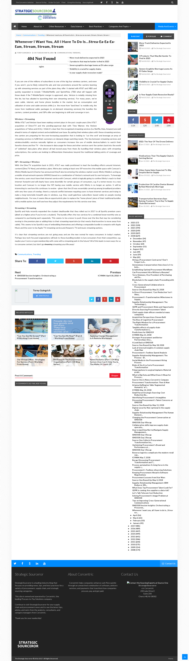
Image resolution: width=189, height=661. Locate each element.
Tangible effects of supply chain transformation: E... (146, 328)
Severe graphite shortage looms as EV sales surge (91, 65)
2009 (133, 547)
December (138, 238)
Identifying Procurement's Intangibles (149, 397)
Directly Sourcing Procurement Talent (149, 309)
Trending (41, 35)
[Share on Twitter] (55, 261)
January (136, 523)
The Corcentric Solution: (25, 2)
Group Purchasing (74, 2)
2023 (133, 222)
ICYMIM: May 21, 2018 (141, 335)
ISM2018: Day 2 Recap (142, 437)
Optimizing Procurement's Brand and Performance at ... (148, 446)
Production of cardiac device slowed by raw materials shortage (156, 185)
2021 (133, 228)
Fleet (63, 2)
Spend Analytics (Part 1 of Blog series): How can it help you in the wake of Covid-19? (104, 361)
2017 (133, 526)
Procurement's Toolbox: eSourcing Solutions (152, 470)
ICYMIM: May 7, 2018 (141, 457)
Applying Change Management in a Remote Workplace (104, 337)
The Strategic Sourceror (24, 659)
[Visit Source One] (73, 261)
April (135, 515)
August (136, 249)
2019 (133, 233)
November (138, 241)
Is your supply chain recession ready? (86, 73)
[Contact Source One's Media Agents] (147, 583)
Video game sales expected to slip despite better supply (155, 171)
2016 (133, 528)
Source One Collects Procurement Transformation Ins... (147, 441)
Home (18, 35)
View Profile (43, 296)
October (137, 244)
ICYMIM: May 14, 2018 (141, 390)
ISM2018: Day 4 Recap (142, 422)
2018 (133, 236)
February (137, 520)
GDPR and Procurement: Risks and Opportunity (153, 307)
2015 (133, 531)
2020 (133, 231)
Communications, (64, 53)
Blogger (115, 375)
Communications (29, 35)
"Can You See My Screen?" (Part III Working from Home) (31, 337)
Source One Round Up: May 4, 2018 (147, 480)
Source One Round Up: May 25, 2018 (148, 290)
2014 (133, 534)
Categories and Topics (119, 26)
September (138, 246)
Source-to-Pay (41, 2)
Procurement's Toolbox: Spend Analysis (149, 353)
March (136, 518)
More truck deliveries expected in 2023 (87, 58)
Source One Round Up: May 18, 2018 (148, 345)
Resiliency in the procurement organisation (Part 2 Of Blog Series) (67, 361)
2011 (133, 542)
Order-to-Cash (54, 2)
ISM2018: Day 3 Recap (142, 435)
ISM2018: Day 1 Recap (142, 450)
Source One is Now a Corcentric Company (150, 380)
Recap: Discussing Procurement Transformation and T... (146, 461)
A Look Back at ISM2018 (142, 342)
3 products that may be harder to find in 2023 (89, 61)
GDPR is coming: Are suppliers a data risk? (150, 490)
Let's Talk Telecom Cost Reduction (147, 493)
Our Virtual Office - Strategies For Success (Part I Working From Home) (31, 361)
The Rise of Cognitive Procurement (147, 320)
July (135, 252)
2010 (133, 544)
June (135, 254)
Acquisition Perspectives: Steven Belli (149, 317)
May (135, 257)
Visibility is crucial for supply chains (85, 69)
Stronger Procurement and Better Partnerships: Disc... (147, 338)
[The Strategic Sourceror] (35, 14)
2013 (133, 537)
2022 (133, 225)
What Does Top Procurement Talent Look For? (152, 488)
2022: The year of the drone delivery (156, 141)
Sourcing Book (88, 2)
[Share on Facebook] (37, 261)
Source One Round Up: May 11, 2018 (148, 405)
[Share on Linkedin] (92, 261)
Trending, (76, 53)
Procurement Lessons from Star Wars (148, 477)
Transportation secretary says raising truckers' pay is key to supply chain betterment (156, 200)
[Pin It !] (110, 261)
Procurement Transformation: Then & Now (150, 382)
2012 (133, 539)
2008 (133, 550)
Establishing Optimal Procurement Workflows (152, 270)
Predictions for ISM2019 (143, 332)
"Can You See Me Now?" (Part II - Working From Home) (67, 337)
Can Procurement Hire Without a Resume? (150, 272)
